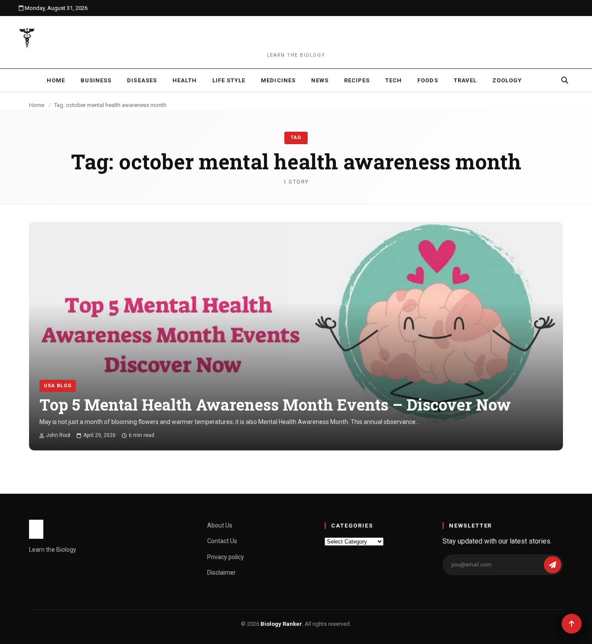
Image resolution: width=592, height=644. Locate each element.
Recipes (357, 80)
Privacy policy (225, 556)
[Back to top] (572, 624)
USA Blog (58, 385)
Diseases (141, 80)
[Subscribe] (552, 564)
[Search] (564, 80)
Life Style (228, 80)
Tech (393, 80)
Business (96, 80)
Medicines (278, 80)
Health (184, 80)
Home (56, 80)
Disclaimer (221, 572)
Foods (427, 80)
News (320, 80)
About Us (219, 525)
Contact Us (222, 540)
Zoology (507, 80)
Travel (465, 80)
